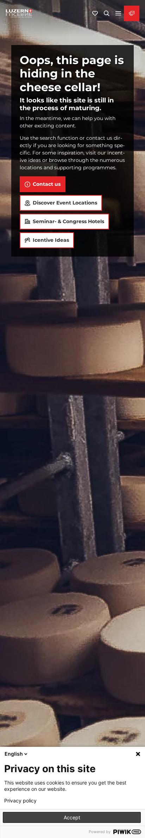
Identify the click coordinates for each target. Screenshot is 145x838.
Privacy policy (20, 801)
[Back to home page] (19, 13)
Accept (72, 817)
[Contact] (131, 13)
